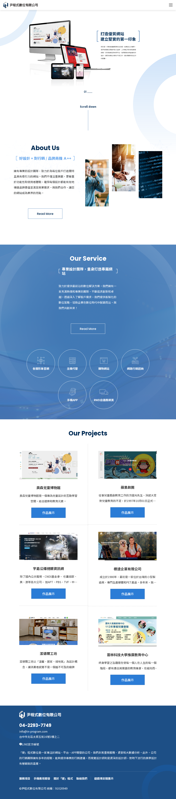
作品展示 (48, 512)
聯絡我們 (81, 778)
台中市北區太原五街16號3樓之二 (39, 737)
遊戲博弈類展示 (103, 778)
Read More (45, 214)
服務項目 (24, 778)
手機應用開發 (42, 778)
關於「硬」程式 (63, 778)
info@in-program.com (33, 731)
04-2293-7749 (35, 725)
